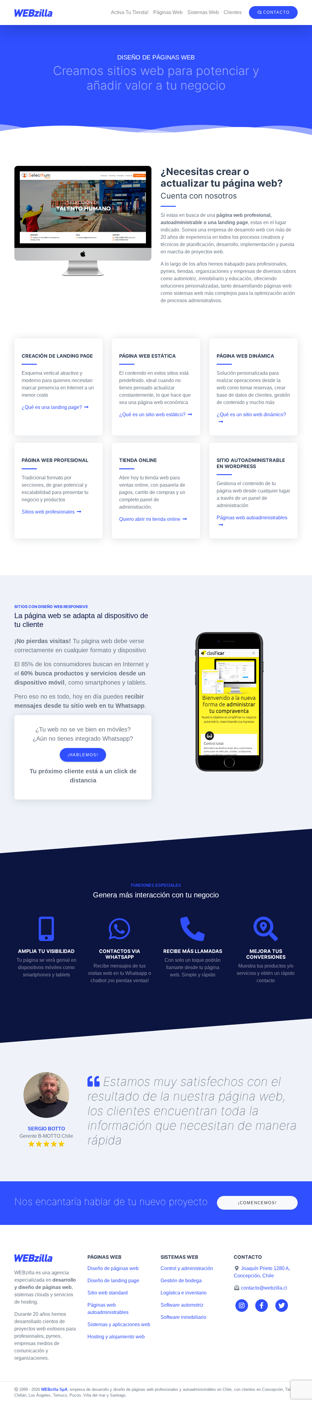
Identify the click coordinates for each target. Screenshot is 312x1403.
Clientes (233, 12)
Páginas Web (168, 12)
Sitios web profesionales (48, 511)
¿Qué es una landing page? (52, 407)
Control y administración (187, 1268)
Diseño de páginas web (113, 1268)
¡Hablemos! (83, 755)
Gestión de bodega (181, 1280)
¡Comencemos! (257, 1203)
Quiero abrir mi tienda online (149, 519)
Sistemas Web (203, 12)
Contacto (275, 12)
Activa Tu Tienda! (129, 12)
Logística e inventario (184, 1292)
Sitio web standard (107, 1292)
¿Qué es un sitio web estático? (152, 414)
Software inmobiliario (183, 1317)
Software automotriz (182, 1305)
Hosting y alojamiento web (116, 1336)
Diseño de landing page (113, 1280)
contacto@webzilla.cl (264, 1287)
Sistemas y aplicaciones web (118, 1324)
